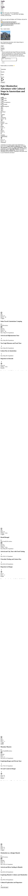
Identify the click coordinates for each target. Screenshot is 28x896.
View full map (4, 136)
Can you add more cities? (7, 25)
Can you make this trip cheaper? (8, 22)
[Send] (3, 62)
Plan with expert (4, 887)
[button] (1, 47)
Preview (2, 82)
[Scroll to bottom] (2, 50)
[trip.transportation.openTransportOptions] (2, 116)
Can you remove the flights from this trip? (10, 23)
